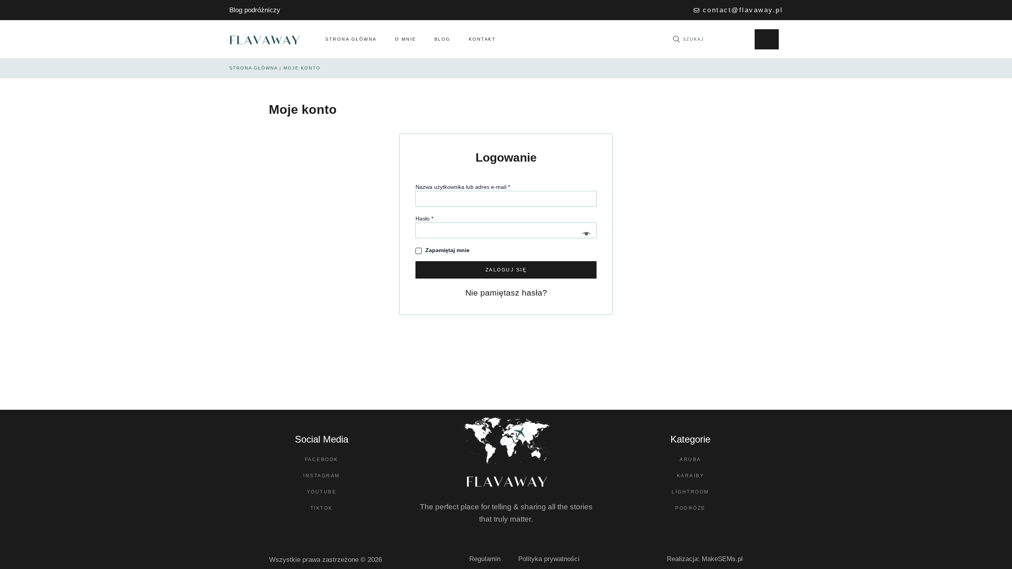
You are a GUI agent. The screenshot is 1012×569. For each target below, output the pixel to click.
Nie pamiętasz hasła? (506, 292)
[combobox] (706, 39)
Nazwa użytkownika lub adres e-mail (476, 186)
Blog (442, 39)
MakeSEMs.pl (722, 559)
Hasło (438, 218)
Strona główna (351, 39)
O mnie (405, 39)
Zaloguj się (506, 270)
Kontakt (482, 39)
